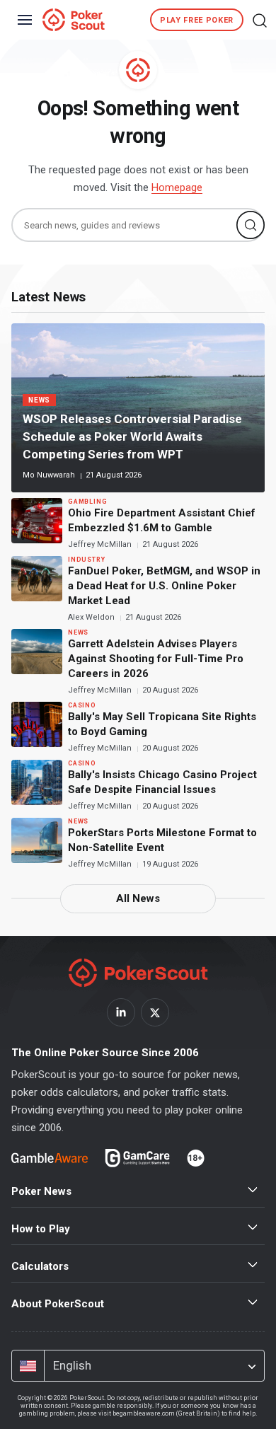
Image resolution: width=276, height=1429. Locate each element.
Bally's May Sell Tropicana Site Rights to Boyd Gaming (162, 724)
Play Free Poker (197, 20)
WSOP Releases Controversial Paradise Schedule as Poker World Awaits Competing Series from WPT (132, 436)
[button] (260, 20)
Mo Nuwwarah (50, 475)
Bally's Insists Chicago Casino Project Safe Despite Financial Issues (162, 782)
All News (138, 898)
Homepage (176, 187)
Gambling (87, 501)
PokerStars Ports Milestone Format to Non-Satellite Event (162, 840)
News (39, 400)
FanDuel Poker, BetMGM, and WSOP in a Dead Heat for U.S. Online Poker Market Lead (164, 586)
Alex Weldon (92, 617)
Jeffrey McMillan (101, 544)
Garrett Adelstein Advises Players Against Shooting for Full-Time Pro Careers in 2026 (155, 658)
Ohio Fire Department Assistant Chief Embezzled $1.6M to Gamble (161, 520)
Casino (82, 705)
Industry (86, 559)
